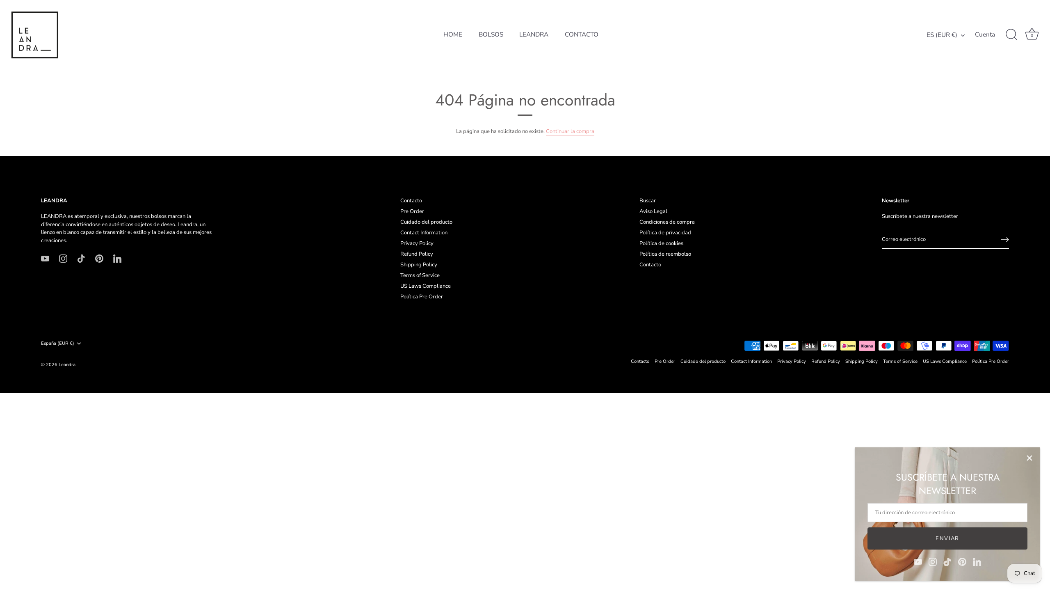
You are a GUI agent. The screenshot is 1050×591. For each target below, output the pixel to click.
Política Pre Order (421, 296)
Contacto (411, 200)
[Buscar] (1011, 35)
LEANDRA (533, 34)
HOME (452, 34)
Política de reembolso (665, 254)
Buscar (647, 200)
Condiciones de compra (667, 222)
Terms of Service (420, 275)
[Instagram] (933, 561)
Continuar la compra (570, 131)
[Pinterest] (962, 561)
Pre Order (412, 211)
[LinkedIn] (977, 561)
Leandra (67, 365)
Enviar (947, 538)
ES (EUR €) (942, 35)
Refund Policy (416, 254)
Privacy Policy (417, 243)
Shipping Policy (418, 264)
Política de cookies (661, 243)
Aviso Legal (653, 211)
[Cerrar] (1029, 458)
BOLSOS (491, 34)
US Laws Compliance (425, 286)
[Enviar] (1005, 240)
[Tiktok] (947, 561)
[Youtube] (918, 561)
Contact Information (423, 232)
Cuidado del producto (426, 222)
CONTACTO (581, 34)
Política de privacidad (665, 232)
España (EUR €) (57, 343)
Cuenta (985, 35)
